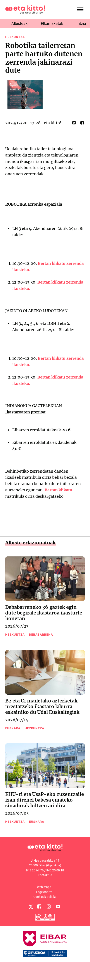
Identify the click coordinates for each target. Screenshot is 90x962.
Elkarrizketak (52, 23)
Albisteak (19, 23)
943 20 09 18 (55, 870)
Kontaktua (45, 875)
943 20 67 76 (35, 870)
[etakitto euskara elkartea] (25, 9)
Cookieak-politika (45, 896)
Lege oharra (44, 892)
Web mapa (44, 887)
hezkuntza (15, 37)
